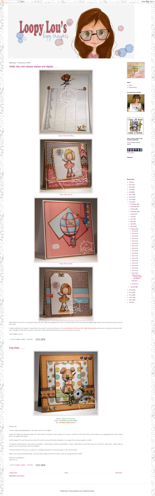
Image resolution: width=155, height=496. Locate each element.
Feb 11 (134, 263)
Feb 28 (134, 231)
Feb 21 (134, 246)
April (131, 224)
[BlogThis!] (38, 339)
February (133, 229)
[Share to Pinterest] (44, 339)
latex (80, 491)
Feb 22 (134, 243)
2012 (130, 292)
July (131, 216)
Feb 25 (134, 236)
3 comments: (29, 339)
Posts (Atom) (20, 476)
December (133, 204)
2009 (130, 300)
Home (66, 473)
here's (129, 142)
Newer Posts (13, 473)
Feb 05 (134, 268)
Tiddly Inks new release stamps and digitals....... (33, 66)
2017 (130, 194)
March (132, 226)
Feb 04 (134, 270)
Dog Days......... (17, 347)
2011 (130, 295)
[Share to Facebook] (42, 339)
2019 (130, 189)
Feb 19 (134, 251)
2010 (130, 297)
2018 (130, 192)
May (131, 221)
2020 (130, 187)
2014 (130, 202)
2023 (130, 182)
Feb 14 (134, 258)
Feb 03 (134, 273)
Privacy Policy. (133, 87)
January (132, 287)
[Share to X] (40, 339)
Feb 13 (134, 260)
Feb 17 (134, 256)
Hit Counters (130, 152)
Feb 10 (134, 265)
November (133, 206)
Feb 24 (134, 238)
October (132, 209)
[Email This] (36, 339)
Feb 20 (134, 248)
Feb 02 (134, 284)
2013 (130, 290)
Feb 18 (134, 253)
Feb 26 (134, 233)
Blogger (92, 491)
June (132, 219)
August (132, 214)
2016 (130, 197)
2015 (130, 199)
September (133, 211)
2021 (130, 184)
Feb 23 (134, 241)
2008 (130, 302)
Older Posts (118, 473)
